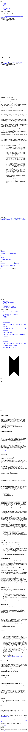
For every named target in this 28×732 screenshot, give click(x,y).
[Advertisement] (14, 83)
